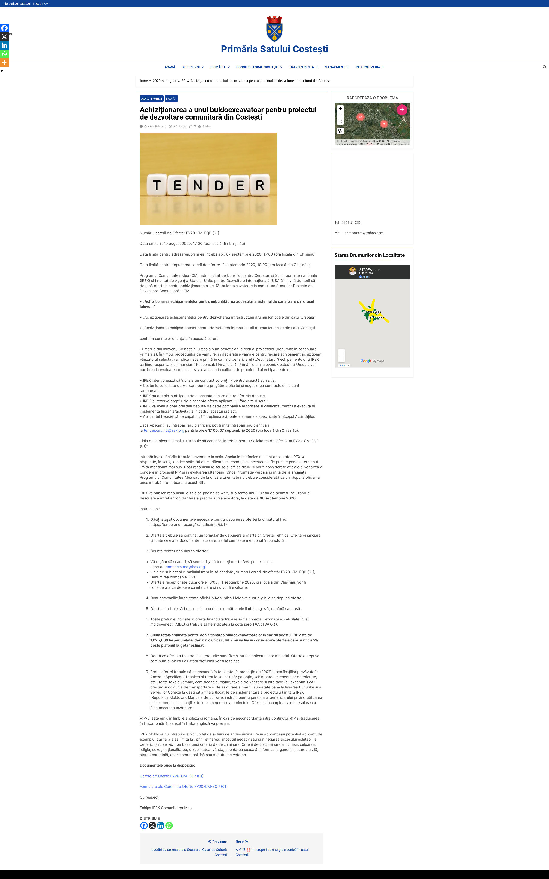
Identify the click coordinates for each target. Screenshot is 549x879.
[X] (152, 825)
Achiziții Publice (151, 98)
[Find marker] (340, 131)
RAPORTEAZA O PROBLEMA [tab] (372, 97)
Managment (335, 67)
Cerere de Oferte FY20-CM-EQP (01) (172, 776)
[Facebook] (144, 825)
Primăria (218, 67)
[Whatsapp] (169, 825)
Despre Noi (191, 67)
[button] (384, 124)
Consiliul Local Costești (257, 67)
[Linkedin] (160, 825)
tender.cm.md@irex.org (164, 430)
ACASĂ (170, 67)
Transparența (301, 67)
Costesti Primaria (155, 126)
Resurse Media (368, 67)
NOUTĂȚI (171, 98)
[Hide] (1, 71)
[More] (4, 62)
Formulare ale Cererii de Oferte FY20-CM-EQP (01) (184, 786)
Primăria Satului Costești (274, 49)
